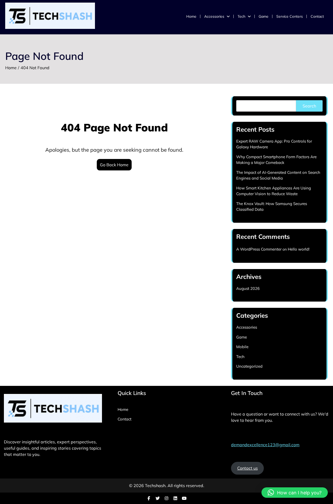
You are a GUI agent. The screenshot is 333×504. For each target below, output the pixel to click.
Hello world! (298, 249)
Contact (317, 16)
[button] (294, 492)
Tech (241, 16)
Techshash (155, 485)
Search (309, 106)
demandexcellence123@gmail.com (265, 444)
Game (263, 16)
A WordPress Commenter (258, 249)
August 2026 (248, 288)
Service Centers (289, 16)
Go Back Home (114, 164)
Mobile (242, 346)
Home (191, 16)
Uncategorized (249, 366)
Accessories (214, 16)
